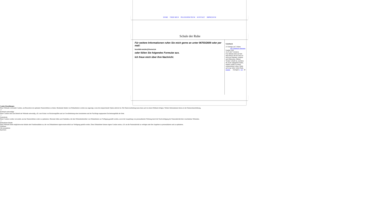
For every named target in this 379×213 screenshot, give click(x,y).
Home (165, 17)
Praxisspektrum (188, 17)
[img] (189, 19)
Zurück (228, 70)
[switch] (1, 110)
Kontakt (201, 17)
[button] (100, 126)
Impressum (211, 17)
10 (242, 70)
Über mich (174, 17)
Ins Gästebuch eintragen (237, 48)
